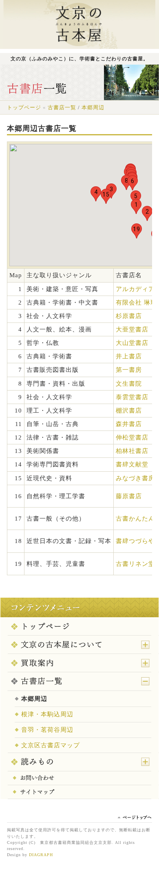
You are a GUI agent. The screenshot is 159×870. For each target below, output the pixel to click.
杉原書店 (129, 316)
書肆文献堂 (132, 464)
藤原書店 (129, 496)
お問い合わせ (79, 778)
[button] (136, 206)
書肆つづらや (135, 541)
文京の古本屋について (79, 645)
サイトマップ (79, 792)
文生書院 (129, 383)
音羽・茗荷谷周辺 (47, 729)
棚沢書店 (129, 410)
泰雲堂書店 (132, 397)
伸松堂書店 (132, 437)
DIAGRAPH (41, 854)
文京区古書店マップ (50, 745)
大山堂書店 (132, 343)
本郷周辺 (93, 107)
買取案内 (79, 663)
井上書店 (129, 356)
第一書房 (129, 370)
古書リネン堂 (135, 564)
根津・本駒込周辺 (47, 714)
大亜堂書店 (132, 329)
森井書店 (129, 424)
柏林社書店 (132, 451)
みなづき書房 (135, 478)
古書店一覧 (79, 681)
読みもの (79, 762)
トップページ (79, 626)
